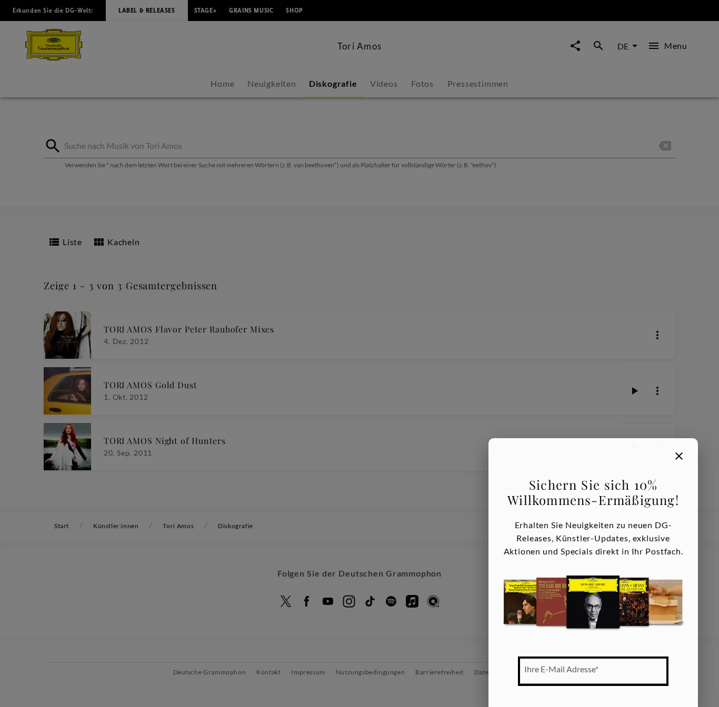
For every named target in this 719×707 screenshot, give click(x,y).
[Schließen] (679, 456)
